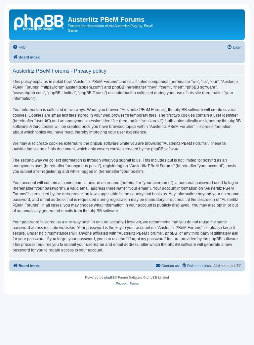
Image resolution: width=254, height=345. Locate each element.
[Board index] (39, 21)
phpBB (109, 277)
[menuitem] (19, 47)
